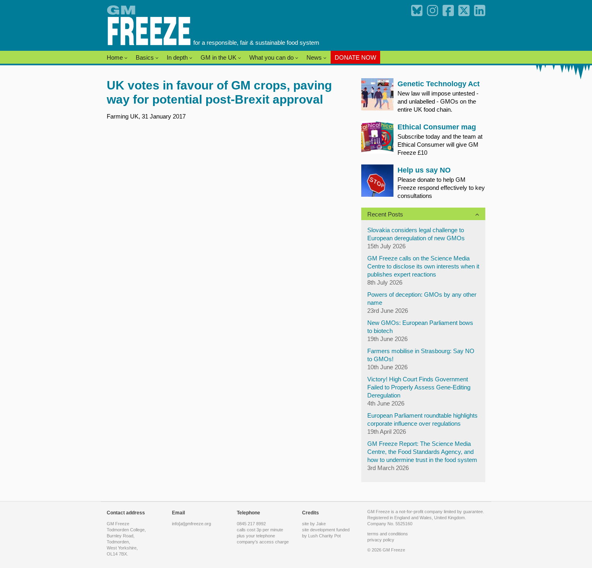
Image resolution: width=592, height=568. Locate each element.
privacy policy (380, 539)
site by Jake (314, 523)
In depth (178, 57)
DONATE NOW (355, 57)
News (314, 57)
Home (115, 57)
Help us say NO (424, 170)
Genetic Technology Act (438, 84)
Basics (145, 57)
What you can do (272, 57)
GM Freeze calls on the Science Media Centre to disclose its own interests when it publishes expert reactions (423, 266)
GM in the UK (219, 57)
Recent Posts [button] (385, 214)
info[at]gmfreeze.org (191, 523)
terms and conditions (387, 533)
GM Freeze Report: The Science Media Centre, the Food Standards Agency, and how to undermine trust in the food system (422, 451)
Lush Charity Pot (324, 535)
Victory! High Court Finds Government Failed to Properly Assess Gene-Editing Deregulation (418, 387)
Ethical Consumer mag (436, 127)
